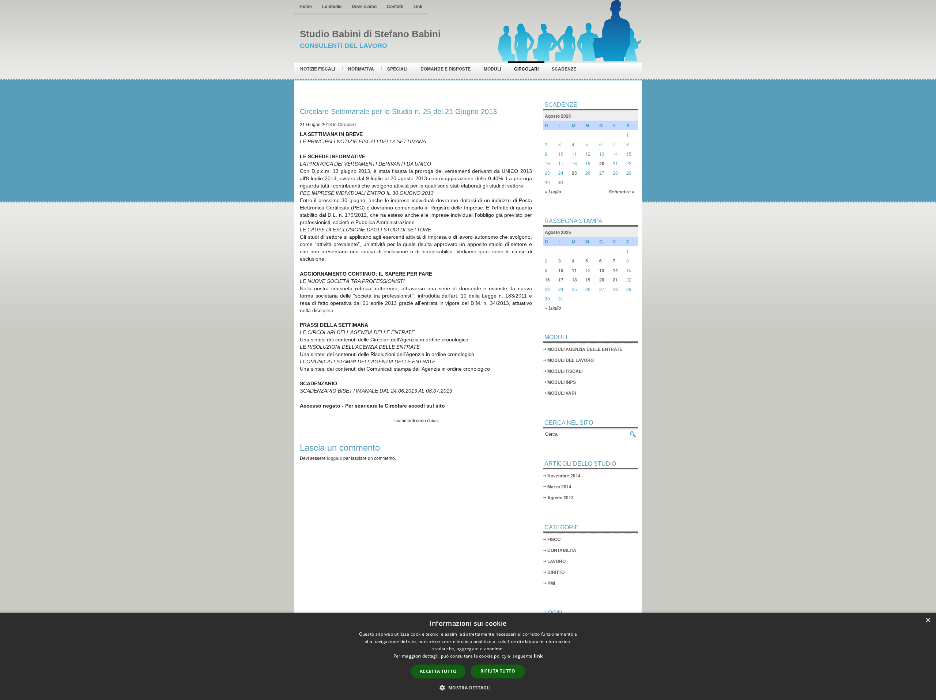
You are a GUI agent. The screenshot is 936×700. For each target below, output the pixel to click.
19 (587, 279)
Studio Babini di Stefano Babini (370, 34)
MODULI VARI (561, 393)
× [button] (928, 620)
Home (305, 6)
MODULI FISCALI (564, 371)
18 (574, 279)
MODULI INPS (561, 382)
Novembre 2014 (564, 475)
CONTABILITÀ (561, 550)
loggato (334, 458)
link (538, 656)
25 (574, 173)
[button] (468, 687)
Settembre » (621, 192)
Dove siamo (364, 6)
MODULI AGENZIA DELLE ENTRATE (584, 349)
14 (615, 270)
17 (560, 279)
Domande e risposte (445, 68)
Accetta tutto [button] (438, 671)
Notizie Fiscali (317, 68)
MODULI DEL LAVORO (570, 360)
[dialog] (468, 656)
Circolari (526, 68)
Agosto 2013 (560, 497)
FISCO (554, 539)
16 (547, 279)
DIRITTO (556, 572)
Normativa (361, 68)
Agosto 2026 (558, 116)
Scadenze (564, 68)
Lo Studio (331, 6)
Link (418, 6)
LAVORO (556, 561)
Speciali (397, 68)
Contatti (395, 6)
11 (574, 270)
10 (560, 270)
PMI (551, 583)
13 (601, 270)
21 (615, 279)
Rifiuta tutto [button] (497, 671)
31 (560, 182)
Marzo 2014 (559, 486)
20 (601, 163)
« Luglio (553, 192)
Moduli (492, 68)
